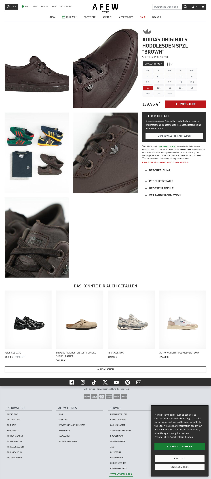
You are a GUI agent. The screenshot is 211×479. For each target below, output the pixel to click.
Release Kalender (16, 447)
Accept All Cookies (179, 446)
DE (12, 6)
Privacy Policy (161, 436)
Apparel (107, 17)
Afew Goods (64, 430)
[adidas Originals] (147, 32)
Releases (71, 17)
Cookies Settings (180, 467)
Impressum (115, 452)
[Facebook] (72, 382)
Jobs (61, 414)
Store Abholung (118, 419)
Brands (156, 17)
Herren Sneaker (15, 436)
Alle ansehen (105, 369)
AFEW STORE (105, 7)
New (52, 17)
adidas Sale (13, 430)
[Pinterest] (128, 382)
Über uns (63, 419)
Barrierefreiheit (118, 468)
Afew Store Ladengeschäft (72, 425)
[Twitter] (105, 382)
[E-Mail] (139, 382)
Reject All (179, 458)
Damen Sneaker (14, 441)
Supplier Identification (181, 436)
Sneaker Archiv (14, 457)
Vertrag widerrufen (121, 474)
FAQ (26, 6)
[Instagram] (83, 382)
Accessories (126, 17)
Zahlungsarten (117, 425)
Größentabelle (161, 188)
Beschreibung (159, 170)
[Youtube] (116, 382)
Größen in (152, 64)
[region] (180, 441)
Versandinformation (164, 195)
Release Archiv (14, 452)
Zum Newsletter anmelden (174, 135)
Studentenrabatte (68, 441)
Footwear (90, 17)
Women (44, 6)
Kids (54, 6)
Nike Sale (11, 425)
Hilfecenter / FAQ (118, 414)
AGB (112, 447)
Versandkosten (167, 146)
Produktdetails (160, 181)
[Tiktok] (94, 382)
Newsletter (64, 436)
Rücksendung (116, 436)
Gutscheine (65, 6)
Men (35, 6)
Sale (143, 17)
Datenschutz (116, 457)
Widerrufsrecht (118, 441)
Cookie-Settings (118, 463)
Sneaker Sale (13, 419)
